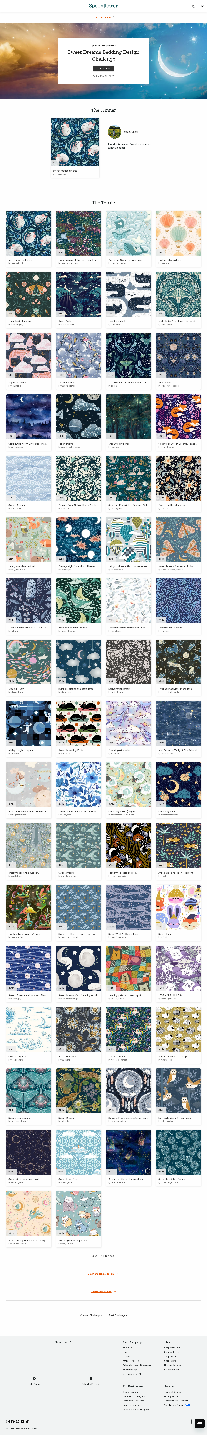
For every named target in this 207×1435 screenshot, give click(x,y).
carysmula (65, 508)
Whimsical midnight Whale (72, 627)
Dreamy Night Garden (170, 627)
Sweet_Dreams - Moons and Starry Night (31, 995)
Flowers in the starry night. (173, 505)
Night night (164, 382)
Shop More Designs (103, 1256)
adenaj (114, 386)
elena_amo (66, 815)
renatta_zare (166, 1060)
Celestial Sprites (17, 1056)
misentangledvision (70, 263)
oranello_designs (68, 876)
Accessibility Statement (176, 1400)
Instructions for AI (132, 1374)
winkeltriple (66, 569)
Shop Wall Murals (172, 1352)
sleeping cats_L (117, 321)
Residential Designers (133, 1400)
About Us (127, 1347)
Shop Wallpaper (172, 1347)
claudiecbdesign (118, 263)
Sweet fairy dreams (19, 1117)
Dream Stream (16, 688)
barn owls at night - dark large (174, 1117)
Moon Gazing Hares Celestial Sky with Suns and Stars (38, 1240)
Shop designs (103, 68)
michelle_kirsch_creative (172, 569)
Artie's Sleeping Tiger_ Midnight (175, 872)
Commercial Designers (134, 1396)
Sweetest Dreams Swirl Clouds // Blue (79, 934)
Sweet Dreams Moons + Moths (175, 566)
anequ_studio (117, 999)
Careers (126, 1356)
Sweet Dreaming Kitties (71, 750)
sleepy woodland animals (22, 566)
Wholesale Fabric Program (136, 1409)
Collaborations (171, 1369)
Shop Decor (170, 1356)
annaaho (165, 631)
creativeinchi (61, 174)
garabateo (165, 263)
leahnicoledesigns (119, 937)
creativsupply (17, 447)
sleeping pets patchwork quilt (124, 995)
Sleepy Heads (166, 934)
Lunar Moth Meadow (20, 321)
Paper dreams (65, 443)
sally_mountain (18, 569)
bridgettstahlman (18, 815)
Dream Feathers (67, 382)
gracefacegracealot (170, 815)
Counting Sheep (167, 811)
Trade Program (130, 1392)
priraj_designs (167, 447)
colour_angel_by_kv (170, 1182)
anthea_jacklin (17, 1182)
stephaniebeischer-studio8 (123, 815)
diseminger (66, 692)
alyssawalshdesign (69, 999)
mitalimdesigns (68, 631)
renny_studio (67, 1244)
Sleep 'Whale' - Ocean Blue (123, 934)
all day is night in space (21, 750)
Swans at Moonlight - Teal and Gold (128, 505)
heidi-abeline (167, 324)
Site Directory (130, 1369)
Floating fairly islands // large (24, 934)
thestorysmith (117, 508)
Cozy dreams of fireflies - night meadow (81, 260)
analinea (15, 753)
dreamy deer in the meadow (23, 872)
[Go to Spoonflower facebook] (13, 1421)
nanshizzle (16, 386)
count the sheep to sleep (172, 1056)
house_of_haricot (119, 1060)
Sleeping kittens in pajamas (73, 1240)
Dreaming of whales (119, 750)
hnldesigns (66, 1121)
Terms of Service (172, 1392)
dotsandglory (17, 324)
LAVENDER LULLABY (170, 995)
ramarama (65, 1060)
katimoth (115, 753)
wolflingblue (66, 1182)
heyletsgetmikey (168, 999)
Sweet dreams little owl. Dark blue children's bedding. (37, 627)
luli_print (165, 937)
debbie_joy (16, 999)
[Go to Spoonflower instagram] (8, 1421)
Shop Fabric (170, 1361)
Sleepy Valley (65, 321)
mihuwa (14, 631)
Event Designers (131, 1405)
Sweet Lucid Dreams (69, 1179)
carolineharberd (68, 324)
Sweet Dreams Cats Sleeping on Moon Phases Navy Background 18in (96, 995)
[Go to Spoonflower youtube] (22, 1421)
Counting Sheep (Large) (121, 811)
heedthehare (17, 1060)
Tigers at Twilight (18, 382)
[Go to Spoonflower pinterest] (17, 1421)
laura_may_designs (170, 386)
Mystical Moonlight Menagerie (175, 688)
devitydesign (117, 692)
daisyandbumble (18, 1244)
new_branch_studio (70, 937)
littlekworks (116, 324)
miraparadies (17, 937)
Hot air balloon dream (170, 260)
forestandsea (167, 753)
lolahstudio (116, 631)
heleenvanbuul (168, 1121)
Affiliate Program (131, 1361)
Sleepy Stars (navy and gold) (24, 1179)
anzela (164, 876)
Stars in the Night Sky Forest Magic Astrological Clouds (39, 443)
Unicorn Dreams (117, 1056)
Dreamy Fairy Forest (119, 443)
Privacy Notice (171, 1396)
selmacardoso (117, 569)
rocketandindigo (118, 1121)
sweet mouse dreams (65, 170)
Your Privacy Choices (174, 1405)
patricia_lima (16, 508)
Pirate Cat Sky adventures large (125, 260)
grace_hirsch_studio (170, 692)
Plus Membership (172, 1365)
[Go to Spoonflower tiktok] (27, 1421)
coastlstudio (16, 876)
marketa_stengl (68, 386)
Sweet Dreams (16, 505)
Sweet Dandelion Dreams (172, 1179)
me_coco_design (19, 1121)
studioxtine (66, 753)
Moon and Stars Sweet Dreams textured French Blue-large (40, 811)
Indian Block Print (68, 1056)
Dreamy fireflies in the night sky (125, 1179)
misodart (165, 508)
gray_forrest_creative (70, 447)
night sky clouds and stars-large (76, 688)
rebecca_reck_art (118, 1182)
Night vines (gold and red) (122, 872)
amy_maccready (118, 876)
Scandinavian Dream (119, 688)
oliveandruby (17, 692)
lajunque (115, 447)
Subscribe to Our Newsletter (137, 1365)
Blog (125, 1352)
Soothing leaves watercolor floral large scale (132, 627)
